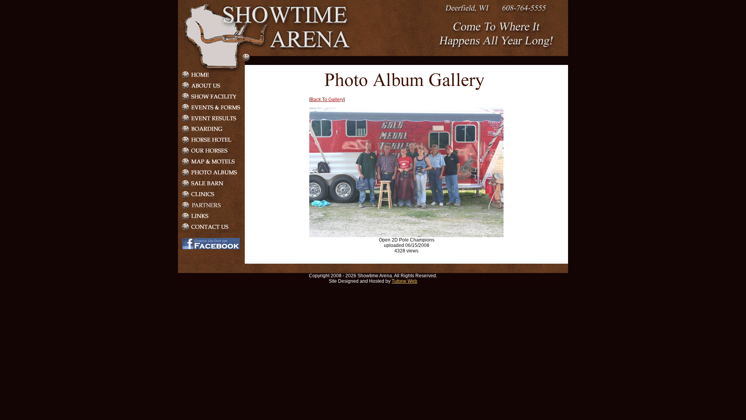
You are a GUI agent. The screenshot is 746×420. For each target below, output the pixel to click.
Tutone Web (404, 281)
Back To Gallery (326, 99)
